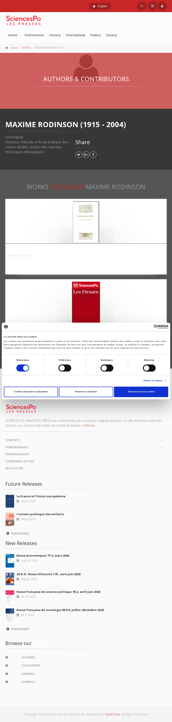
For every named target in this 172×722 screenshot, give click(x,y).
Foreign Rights (17, 447)
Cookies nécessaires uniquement (31, 392)
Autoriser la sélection (86, 392)
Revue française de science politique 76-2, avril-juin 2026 (58, 592)
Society (111, 35)
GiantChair (112, 714)
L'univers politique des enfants (40, 514)
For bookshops (17, 454)
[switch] (64, 368)
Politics (95, 35)
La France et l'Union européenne (41, 496)
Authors (26, 47)
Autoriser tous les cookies (141, 392)
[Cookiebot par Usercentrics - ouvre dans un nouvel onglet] (148, 327)
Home (12, 35)
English (102, 6)
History (55, 35)
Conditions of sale (20, 461)
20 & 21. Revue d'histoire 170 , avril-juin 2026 (48, 574)
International (75, 35)
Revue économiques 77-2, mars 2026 (43, 555)
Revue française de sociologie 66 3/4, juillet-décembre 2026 (60, 610)
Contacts (13, 440)
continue (88, 425)
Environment (34, 35)
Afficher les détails (153, 381)
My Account (15, 468)
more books (19, 533)
